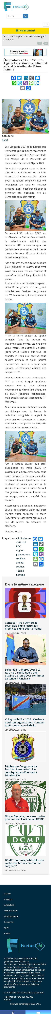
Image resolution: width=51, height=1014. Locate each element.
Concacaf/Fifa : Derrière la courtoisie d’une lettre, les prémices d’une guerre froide (23, 625)
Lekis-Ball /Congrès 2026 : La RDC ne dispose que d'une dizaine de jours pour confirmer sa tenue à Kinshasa (24, 39)
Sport (5, 140)
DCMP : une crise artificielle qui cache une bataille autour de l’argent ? (24, 863)
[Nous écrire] (38, 1012)
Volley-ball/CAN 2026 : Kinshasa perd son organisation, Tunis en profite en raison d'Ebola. (24, 722)
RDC (18, 546)
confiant (20, 558)
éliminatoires (23, 538)
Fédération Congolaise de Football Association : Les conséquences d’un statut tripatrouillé (21, 771)
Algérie (20, 550)
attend (19, 562)
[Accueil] (16, 6)
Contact (7, 999)
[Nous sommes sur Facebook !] (13, 1012)
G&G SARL (36, 1004)
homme (20, 574)
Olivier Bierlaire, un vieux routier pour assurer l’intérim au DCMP (25, 817)
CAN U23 (21, 542)
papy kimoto (23, 554)
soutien (20, 566)
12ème (20, 570)
